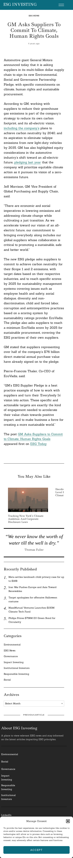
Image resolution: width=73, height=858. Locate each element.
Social (7, 679)
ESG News (34, 16)
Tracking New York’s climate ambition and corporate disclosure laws (25, 519)
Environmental (12, 644)
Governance (11, 656)
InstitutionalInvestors (8, 797)
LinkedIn (6, 815)
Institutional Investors (17, 668)
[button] (68, 821)
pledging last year (27, 162)
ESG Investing (20, 4)
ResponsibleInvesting (8, 787)
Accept (36, 849)
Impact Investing (14, 662)
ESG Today (38, 444)
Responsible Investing (16, 673)
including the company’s (21, 128)
